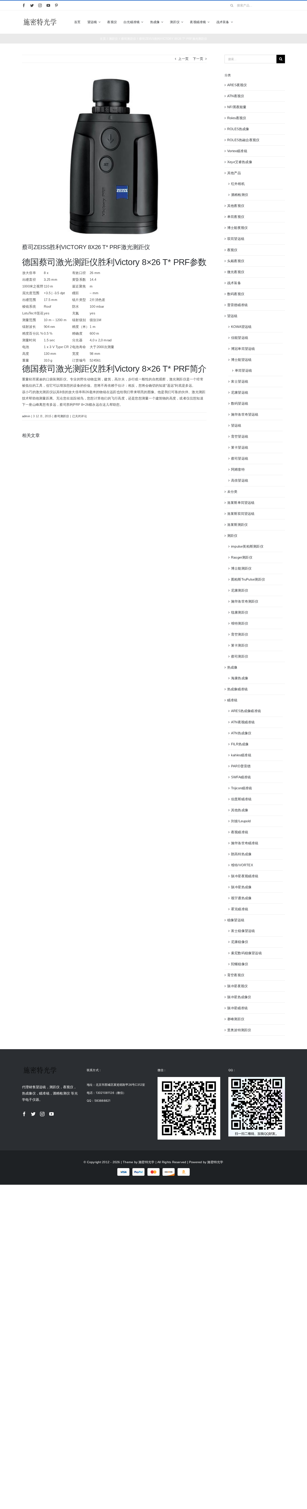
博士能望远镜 (241, 360)
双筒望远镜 (235, 239)
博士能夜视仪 (237, 228)
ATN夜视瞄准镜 (243, 722)
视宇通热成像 (241, 898)
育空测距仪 (239, 634)
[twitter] (32, 5)
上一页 (183, 59)
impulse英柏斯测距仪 (247, 546)
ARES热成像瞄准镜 (246, 711)
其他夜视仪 (235, 206)
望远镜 (232, 316)
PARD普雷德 (241, 766)
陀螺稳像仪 (239, 964)
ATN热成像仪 (241, 733)
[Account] (275, 22)
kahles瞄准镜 (241, 755)
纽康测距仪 (239, 612)
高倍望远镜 (239, 480)
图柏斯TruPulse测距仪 (248, 579)
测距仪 (232, 535)
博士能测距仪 (241, 568)
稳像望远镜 (235, 920)
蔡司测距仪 (61, 416)
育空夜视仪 (235, 975)
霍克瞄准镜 (239, 909)
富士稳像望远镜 (243, 931)
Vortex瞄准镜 (237, 151)
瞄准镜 (232, 700)
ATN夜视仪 (235, 96)
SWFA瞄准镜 (241, 777)
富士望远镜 (239, 381)
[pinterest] (56, 5)
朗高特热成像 (241, 854)
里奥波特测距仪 (239, 1030)
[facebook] (24, 5)
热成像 (232, 667)
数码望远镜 (239, 403)
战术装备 (234, 283)
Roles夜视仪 (236, 118)
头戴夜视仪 (235, 261)
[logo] (40, 19)
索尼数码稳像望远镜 (246, 953)
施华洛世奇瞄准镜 (244, 843)
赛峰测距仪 (235, 1019)
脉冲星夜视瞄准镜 (244, 876)
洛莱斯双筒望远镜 (241, 513)
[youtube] (48, 5)
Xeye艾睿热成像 (239, 162)
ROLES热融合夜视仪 (243, 140)
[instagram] (40, 5)
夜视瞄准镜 (239, 832)
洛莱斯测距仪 (237, 524)
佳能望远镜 (239, 338)
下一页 (198, 59)
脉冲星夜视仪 (237, 986)
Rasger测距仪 (241, 557)
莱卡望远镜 (239, 447)
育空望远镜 (239, 436)
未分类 (232, 491)
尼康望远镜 (239, 392)
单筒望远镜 (243, 370)
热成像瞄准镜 (237, 689)
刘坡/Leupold (241, 821)
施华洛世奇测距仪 (244, 601)
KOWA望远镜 (241, 327)
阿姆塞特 (238, 469)
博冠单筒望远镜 (243, 349)
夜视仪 (232, 250)
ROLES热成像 (238, 129)
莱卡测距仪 (239, 645)
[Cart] (283, 22)
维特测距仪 (239, 623)
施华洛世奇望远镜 (244, 414)
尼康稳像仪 (239, 942)
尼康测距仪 (239, 590)
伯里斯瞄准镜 (241, 799)
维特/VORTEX (242, 865)
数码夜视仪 (235, 294)
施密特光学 (146, 1162)
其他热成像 (239, 810)
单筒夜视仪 (235, 217)
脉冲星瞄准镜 (237, 1008)
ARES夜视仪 (237, 85)
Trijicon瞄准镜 (241, 788)
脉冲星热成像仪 (239, 997)
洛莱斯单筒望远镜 (241, 502)
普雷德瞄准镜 (237, 305)
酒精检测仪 (239, 195)
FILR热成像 (240, 744)
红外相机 (238, 184)
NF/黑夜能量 (237, 107)
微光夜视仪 (235, 272)
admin (26, 416)
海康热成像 (239, 678)
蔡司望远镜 (239, 458)
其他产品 (234, 173)
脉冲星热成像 (241, 887)
